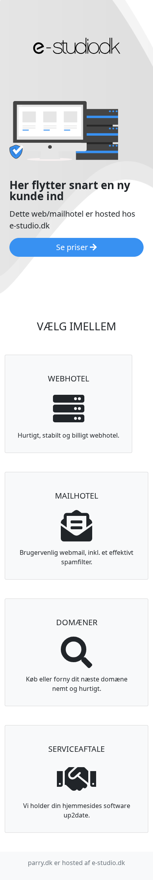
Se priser (73, 247)
